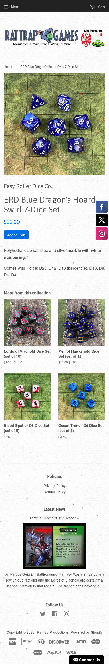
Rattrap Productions (53, 632)
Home (8, 66)
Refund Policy (55, 491)
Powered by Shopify (87, 632)
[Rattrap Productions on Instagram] (66, 614)
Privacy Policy (55, 485)
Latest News (55, 509)
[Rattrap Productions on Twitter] (43, 614)
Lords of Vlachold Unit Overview (54, 518)
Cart (101, 6)
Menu (15, 6)
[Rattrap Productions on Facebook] (55, 614)
